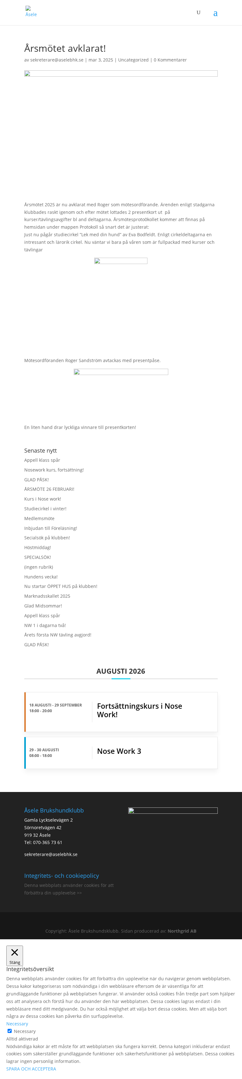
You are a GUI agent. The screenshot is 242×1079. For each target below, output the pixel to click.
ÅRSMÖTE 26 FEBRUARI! (49, 489)
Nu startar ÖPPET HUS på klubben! (60, 586)
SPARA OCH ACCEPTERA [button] (31, 1069)
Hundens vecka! (41, 577)
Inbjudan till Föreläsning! (50, 528)
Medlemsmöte (39, 518)
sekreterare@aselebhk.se (57, 60)
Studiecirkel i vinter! (45, 509)
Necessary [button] (17, 1024)
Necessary (25, 1031)
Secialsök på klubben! (47, 538)
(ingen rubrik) (38, 567)
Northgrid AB (182, 931)
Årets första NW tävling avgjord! (57, 635)
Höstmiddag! (37, 547)
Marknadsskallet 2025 (47, 596)
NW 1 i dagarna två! (45, 625)
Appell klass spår (42, 460)
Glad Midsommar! (43, 606)
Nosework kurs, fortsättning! (54, 470)
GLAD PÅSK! (36, 480)
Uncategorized (133, 60)
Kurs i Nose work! (42, 499)
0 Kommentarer (170, 60)
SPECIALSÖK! (37, 557)
